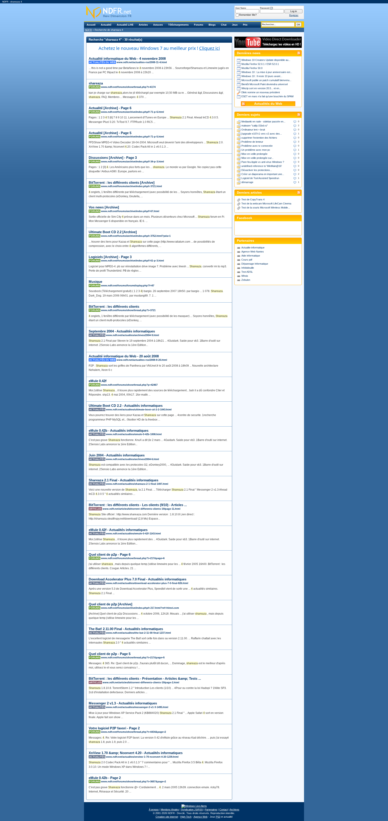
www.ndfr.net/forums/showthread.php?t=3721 (128, 310)
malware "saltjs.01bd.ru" (254, 125)
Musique (95, 281)
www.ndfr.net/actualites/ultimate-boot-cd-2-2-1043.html (139, 409)
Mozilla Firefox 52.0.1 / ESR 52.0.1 (260, 64)
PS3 (218, 816)
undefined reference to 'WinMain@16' (261, 166)
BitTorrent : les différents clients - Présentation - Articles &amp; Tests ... (145, 678)
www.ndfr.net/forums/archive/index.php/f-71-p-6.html (132, 112)
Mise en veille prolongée (254, 154)
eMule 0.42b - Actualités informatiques (118, 430)
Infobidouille (247, 267)
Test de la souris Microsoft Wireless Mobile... (265, 207)
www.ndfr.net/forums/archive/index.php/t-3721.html (131, 186)
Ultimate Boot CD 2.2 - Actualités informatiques (126, 405)
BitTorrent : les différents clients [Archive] (121, 182)
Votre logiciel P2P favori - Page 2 (114, 728)
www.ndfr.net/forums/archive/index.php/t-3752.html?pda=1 (136, 236)
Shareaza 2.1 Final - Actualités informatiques (123, 480)
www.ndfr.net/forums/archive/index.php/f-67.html (130, 211)
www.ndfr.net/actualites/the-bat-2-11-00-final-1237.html (138, 632)
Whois (244, 275)
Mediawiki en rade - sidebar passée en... (263, 121)
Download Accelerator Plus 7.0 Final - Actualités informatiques (137, 579)
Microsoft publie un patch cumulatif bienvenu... (266, 80)
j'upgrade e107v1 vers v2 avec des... (261, 133)
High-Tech (186, 816)
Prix (245, 24)
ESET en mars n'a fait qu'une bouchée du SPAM (267, 96)
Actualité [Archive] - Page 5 (110, 133)
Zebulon (245, 280)
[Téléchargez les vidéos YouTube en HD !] (268, 46)
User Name (240, 8)
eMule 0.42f (97, 381)
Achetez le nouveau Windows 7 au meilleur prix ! (159, 48)
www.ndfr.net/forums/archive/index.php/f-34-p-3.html (132, 161)
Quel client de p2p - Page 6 (109, 554)
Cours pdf (246, 259)
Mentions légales (170, 809)
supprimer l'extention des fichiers (259, 137)
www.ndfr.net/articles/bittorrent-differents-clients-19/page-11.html (141, 508)
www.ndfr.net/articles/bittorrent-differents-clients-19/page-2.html (141, 682)
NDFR (88, 30)
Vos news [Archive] (104, 207)
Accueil (91, 24)
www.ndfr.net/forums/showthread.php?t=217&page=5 (133, 657)
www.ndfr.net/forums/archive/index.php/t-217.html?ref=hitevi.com (140, 607)
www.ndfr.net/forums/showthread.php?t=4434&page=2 (133, 731)
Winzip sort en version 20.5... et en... (261, 88)
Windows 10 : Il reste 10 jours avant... (261, 76)
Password (264, 8)
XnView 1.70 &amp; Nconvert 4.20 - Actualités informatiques (136, 753)
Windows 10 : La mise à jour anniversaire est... (266, 72)
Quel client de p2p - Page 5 (109, 654)
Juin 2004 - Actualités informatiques (117, 455)
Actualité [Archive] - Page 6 (110, 108)
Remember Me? (248, 14)
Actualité (106, 24)
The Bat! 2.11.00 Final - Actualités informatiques (126, 629)
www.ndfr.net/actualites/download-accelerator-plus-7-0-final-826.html (147, 583)
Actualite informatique (253, 247)
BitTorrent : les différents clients (114, 306)
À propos (154, 809)
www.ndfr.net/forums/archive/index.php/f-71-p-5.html (132, 136)
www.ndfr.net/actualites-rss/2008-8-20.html (142, 359)
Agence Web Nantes (252, 251)
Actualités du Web (268, 103)
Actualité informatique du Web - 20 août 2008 (124, 356)
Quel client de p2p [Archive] (110, 604)
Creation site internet (167, 816)
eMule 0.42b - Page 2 (105, 778)
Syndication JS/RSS (192, 809)
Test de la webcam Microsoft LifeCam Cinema (266, 203)
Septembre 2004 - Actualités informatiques (122, 331)
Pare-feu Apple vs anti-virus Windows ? (262, 162)
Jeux (235, 24)
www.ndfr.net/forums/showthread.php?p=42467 (129, 384)
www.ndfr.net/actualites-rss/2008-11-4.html (142, 62)
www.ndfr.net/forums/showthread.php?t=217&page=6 (133, 558)
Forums (198, 24)
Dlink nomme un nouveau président (260, 92)
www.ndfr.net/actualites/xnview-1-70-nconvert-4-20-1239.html (142, 756)
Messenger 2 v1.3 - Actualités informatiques (123, 703)
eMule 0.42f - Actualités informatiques (118, 530)
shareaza (96, 83)
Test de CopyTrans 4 (253, 199)
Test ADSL (247, 271)
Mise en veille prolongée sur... (257, 158)
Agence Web (200, 816)
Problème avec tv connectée (257, 145)
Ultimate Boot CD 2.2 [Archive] (113, 232)
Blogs (212, 24)
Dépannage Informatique (254, 263)
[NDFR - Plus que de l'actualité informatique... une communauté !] (194, 12)
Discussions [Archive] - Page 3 (113, 157)
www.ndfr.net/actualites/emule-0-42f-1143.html (133, 533)
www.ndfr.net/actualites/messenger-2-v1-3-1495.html (137, 707)
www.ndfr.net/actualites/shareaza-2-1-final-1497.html (137, 483)
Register (293, 15)
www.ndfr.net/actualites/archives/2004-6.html (132, 459)
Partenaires (211, 809)
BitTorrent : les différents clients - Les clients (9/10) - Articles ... (138, 505)
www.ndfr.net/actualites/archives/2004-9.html (132, 335)
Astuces (158, 24)
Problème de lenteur (252, 141)
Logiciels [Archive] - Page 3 (110, 257)
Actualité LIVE (125, 24)
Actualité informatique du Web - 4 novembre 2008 (127, 58)
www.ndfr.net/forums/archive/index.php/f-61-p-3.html (132, 260)
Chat (224, 24)
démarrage (247, 182)
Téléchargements (178, 24)
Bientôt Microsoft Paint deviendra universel (264, 84)
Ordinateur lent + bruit (253, 129)
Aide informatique (250, 255)
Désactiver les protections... (256, 170)
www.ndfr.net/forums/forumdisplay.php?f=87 (127, 285)
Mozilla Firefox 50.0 (251, 68)
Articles (143, 24)
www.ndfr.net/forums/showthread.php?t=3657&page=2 (133, 781)
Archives (234, 809)
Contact (223, 809)
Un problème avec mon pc (255, 149)
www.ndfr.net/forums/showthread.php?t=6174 (128, 87)
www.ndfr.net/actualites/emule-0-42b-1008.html (134, 434)
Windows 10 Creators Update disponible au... (265, 60)
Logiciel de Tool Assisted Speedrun (260, 178)
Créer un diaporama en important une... (262, 174)
